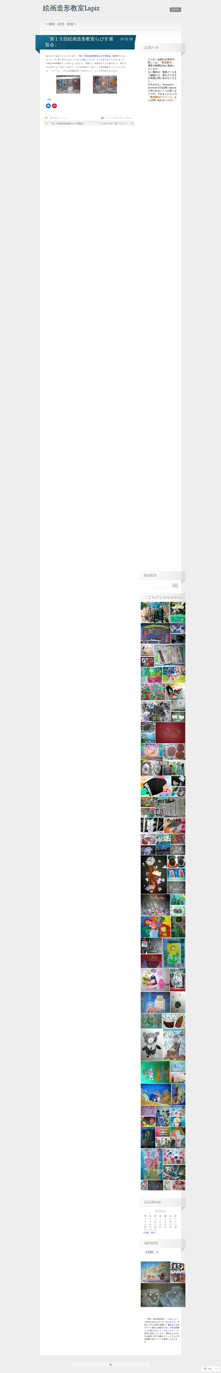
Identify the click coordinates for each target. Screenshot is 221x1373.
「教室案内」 (167, 62)
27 (170, 1227)
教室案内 (175, 9)
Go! (175, 585)
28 (175, 1227)
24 (155, 1227)
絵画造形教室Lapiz (71, 8)
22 (145, 1227)
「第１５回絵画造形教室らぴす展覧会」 (67, 123)
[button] (155, 612)
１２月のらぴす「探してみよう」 (114, 123)
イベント (65, 118)
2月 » (153, 1232)
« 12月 (146, 1232)
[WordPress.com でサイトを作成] (110, 1365)
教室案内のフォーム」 (162, 97)
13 (170, 1221)
